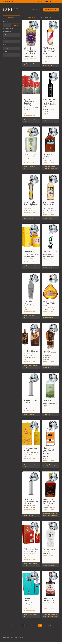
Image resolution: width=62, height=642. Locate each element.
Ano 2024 (11, 17)
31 (29, 625)
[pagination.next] (47, 625)
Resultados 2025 (37, 9)
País (4, 38)
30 (26, 625)
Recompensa (7, 31)
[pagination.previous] (12, 625)
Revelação (9, 28)
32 (33, 625)
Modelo (5, 51)
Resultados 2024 (32, 17)
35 (43, 625)
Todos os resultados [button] (51, 9)
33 (36, 625)
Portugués (48, 1)
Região (5, 45)
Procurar (5, 21)
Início (23, 17)
